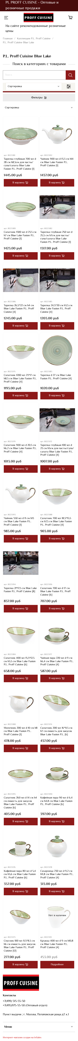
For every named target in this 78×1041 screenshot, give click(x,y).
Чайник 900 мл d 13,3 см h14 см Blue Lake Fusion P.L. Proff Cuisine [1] (56, 162)
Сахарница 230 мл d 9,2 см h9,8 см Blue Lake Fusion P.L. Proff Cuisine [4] (56, 874)
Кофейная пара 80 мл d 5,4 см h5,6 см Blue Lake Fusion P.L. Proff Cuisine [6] (20, 874)
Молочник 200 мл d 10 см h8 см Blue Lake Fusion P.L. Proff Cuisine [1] (20, 731)
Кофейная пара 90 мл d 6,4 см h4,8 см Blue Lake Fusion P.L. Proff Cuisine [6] (56, 801)
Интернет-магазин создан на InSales (22, 1037)
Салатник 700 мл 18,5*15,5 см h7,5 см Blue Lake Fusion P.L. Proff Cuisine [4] (56, 521)
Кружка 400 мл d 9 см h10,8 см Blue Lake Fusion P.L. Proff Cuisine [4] (56, 944)
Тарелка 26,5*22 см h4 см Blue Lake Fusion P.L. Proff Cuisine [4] (19, 308)
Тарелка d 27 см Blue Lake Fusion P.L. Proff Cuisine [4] (56, 377)
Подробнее (57, 965)
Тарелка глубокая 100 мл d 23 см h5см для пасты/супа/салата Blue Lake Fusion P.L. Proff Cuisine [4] (57, 450)
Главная (7, 39)
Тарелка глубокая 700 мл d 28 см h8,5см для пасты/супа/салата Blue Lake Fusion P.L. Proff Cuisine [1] (20, 164)
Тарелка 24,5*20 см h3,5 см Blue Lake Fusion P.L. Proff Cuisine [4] (56, 308)
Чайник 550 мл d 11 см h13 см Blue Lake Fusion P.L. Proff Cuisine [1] (19, 521)
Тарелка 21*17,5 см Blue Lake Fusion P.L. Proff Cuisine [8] (20, 590)
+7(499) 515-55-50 (14, 1001)
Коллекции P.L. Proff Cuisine (34, 39)
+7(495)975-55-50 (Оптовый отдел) (25, 1005)
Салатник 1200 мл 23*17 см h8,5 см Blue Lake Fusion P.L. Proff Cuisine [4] (20, 378)
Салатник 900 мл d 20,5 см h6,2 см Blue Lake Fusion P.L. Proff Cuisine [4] (20, 448)
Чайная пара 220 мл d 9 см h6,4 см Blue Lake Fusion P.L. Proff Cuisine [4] (56, 661)
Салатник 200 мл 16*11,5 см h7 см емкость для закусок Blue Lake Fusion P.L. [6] (56, 731)
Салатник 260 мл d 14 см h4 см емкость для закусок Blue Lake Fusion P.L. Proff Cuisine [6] (20, 803)
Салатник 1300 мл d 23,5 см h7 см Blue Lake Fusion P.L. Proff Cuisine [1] (20, 235)
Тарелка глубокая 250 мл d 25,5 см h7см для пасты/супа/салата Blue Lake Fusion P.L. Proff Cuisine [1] (56, 237)
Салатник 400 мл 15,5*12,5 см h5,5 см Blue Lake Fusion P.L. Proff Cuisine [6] (20, 661)
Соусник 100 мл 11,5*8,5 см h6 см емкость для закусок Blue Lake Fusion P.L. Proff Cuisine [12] (20, 946)
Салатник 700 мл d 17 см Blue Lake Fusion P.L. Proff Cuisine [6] (55, 591)
